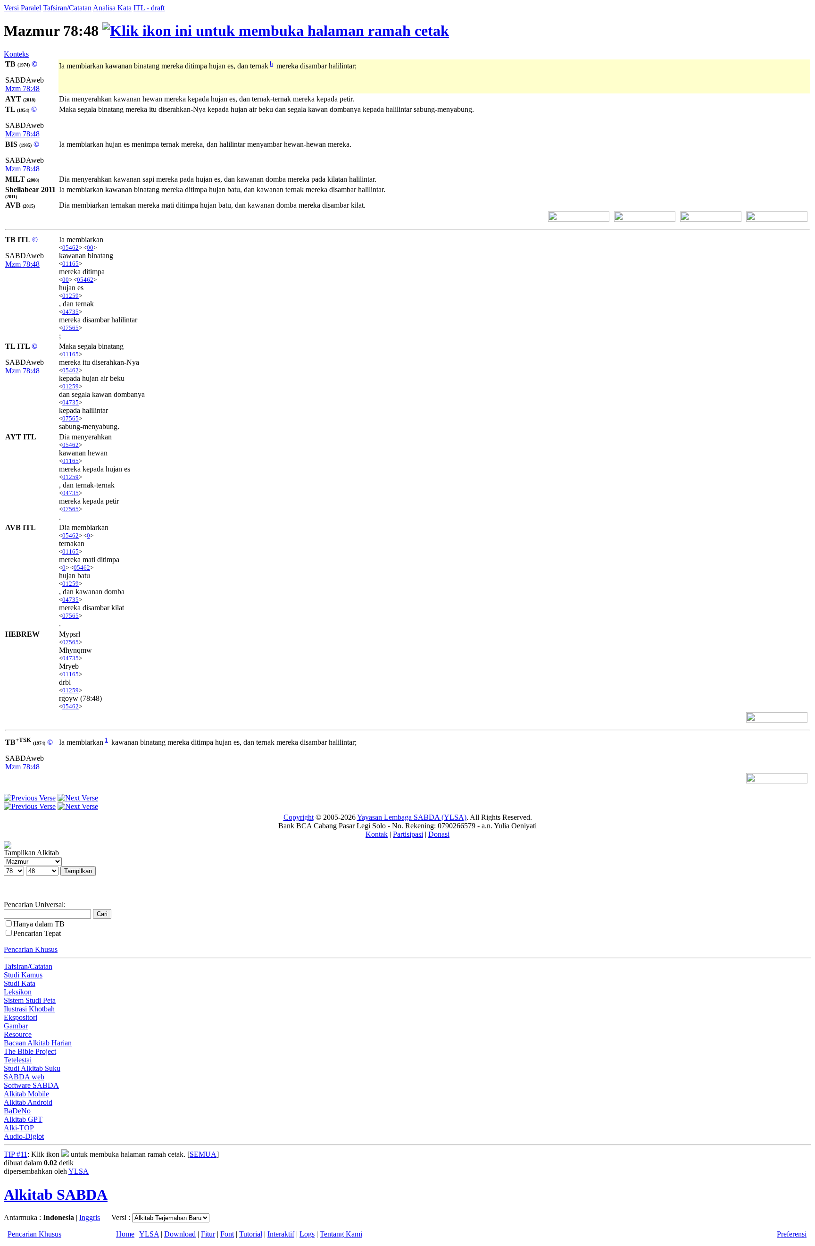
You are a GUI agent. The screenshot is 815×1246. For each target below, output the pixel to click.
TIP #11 (15, 1154)
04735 (70, 311)
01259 (70, 295)
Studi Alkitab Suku (32, 1068)
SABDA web (24, 1077)
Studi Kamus (23, 975)
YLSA (78, 1171)
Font (227, 1234)
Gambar (16, 1026)
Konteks (16, 54)
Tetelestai (18, 1060)
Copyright (298, 817)
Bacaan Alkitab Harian (38, 1043)
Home (125, 1234)
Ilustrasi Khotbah (29, 1009)
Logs (307, 1234)
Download (180, 1234)
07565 (70, 327)
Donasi (438, 834)
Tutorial (250, 1234)
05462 (70, 247)
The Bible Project (30, 1051)
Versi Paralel (22, 8)
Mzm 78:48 (22, 88)
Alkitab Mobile (26, 1094)
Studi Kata (19, 983)
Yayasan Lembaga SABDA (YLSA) (411, 817)
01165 (70, 263)
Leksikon (18, 992)
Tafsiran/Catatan (67, 8)
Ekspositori (20, 1017)
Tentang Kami (341, 1234)
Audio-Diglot (24, 1136)
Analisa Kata (112, 8)
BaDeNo (17, 1111)
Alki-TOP (19, 1128)
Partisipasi (408, 834)
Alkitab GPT (23, 1119)
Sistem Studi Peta (30, 1000)
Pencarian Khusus (31, 949)
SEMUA (203, 1154)
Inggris (89, 1217)
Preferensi (792, 1234)
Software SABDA (31, 1085)
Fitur (208, 1234)
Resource (18, 1034)
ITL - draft (149, 8)
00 (90, 247)
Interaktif (280, 1234)
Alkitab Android (28, 1102)
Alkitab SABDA (56, 1194)
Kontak (377, 834)
